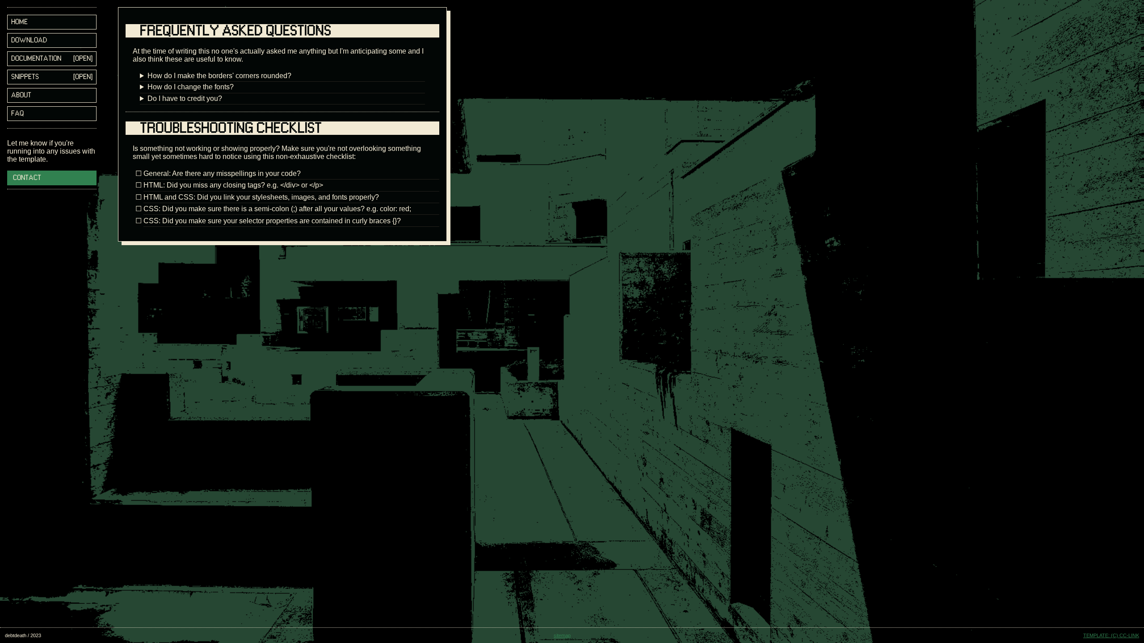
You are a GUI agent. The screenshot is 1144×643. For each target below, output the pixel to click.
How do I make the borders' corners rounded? (219, 75)
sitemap (562, 635)
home (19, 22)
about (21, 95)
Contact (27, 178)
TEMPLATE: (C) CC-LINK (1111, 635)
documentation (36, 58)
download (29, 40)
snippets (25, 77)
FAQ (17, 113)
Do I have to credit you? (184, 98)
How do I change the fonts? (190, 87)
